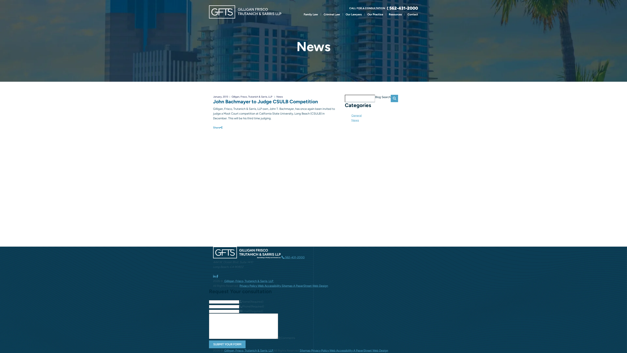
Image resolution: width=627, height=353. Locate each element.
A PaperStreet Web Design (310, 286)
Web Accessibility (270, 286)
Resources (395, 14)
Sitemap (287, 286)
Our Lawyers (354, 14)
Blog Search (383, 97)
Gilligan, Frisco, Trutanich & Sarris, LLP (252, 96)
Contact (413, 14)
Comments (288, 338)
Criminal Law (332, 14)
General (356, 115)
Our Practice (375, 14)
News (279, 96)
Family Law (311, 14)
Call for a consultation (367, 8)
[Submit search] (394, 98)
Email (252, 311)
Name (252, 301)
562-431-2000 (403, 8)
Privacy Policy (249, 286)
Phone (253, 306)
